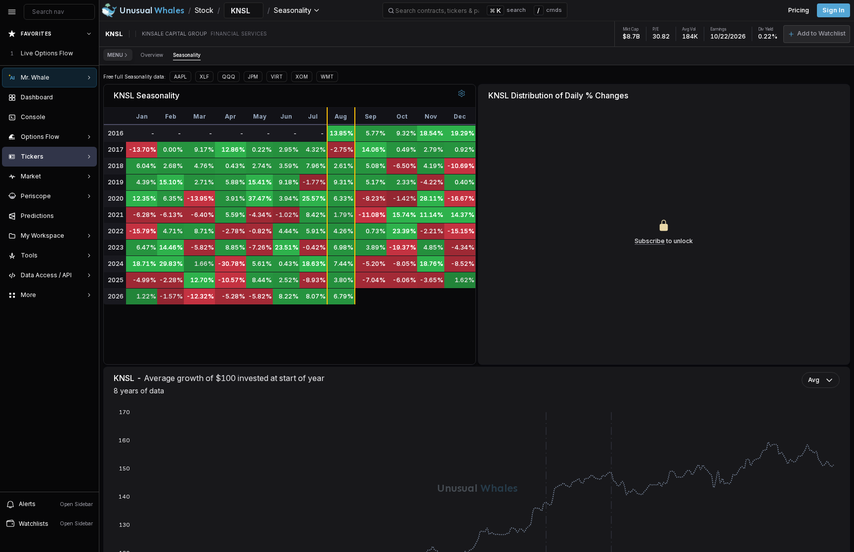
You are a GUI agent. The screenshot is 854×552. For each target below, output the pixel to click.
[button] (817, 34)
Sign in (833, 10)
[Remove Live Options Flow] (90, 53)
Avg (813, 379)
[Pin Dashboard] (87, 97)
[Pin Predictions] (87, 216)
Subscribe (650, 241)
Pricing (798, 10)
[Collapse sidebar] (12, 12)
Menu (115, 55)
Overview (151, 55)
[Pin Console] (87, 117)
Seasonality (187, 55)
